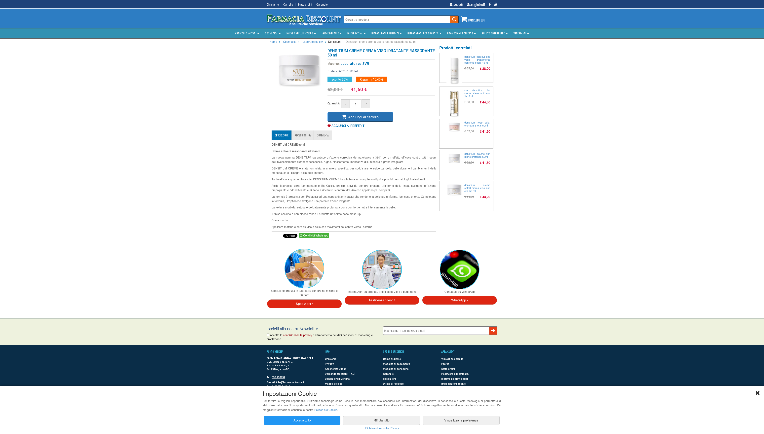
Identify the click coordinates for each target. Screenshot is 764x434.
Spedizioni (304, 303)
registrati (478, 4)
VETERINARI (520, 33)
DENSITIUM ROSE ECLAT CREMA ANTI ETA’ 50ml (477, 124)
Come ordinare (392, 358)
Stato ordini (304, 4)
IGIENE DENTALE (330, 33)
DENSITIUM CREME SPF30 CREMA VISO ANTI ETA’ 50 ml (477, 188)
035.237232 (278, 377)
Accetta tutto (302, 420)
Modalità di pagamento (396, 363)
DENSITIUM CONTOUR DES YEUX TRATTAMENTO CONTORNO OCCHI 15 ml (477, 59)
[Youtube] (494, 4)
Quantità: (333, 103)
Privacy (329, 363)
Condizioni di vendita (337, 378)
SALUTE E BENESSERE (494, 33)
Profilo (445, 363)
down (345, 104)
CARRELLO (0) (475, 20)
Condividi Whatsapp (315, 235)
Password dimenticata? (455, 373)
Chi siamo (273, 4)
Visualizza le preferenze (461, 420)
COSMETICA (272, 33)
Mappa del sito (333, 383)
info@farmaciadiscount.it (291, 382)
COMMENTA (323, 135)
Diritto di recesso (393, 383)
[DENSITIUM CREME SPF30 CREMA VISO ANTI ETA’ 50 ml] (454, 189)
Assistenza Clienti (335, 368)
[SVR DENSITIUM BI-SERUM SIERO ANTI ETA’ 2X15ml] (454, 104)
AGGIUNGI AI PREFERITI (348, 126)
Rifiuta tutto (382, 420)
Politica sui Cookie (325, 410)
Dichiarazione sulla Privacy (382, 428)
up (366, 104)
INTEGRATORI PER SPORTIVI (423, 33)
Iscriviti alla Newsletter (454, 378)
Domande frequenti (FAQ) (340, 373)
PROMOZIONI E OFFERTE (460, 33)
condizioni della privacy (297, 335)
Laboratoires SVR (354, 63)
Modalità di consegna (395, 368)
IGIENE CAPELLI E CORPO (300, 33)
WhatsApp (459, 300)
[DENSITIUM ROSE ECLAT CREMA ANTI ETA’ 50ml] (454, 127)
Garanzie (322, 4)
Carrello (288, 4)
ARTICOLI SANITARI (246, 33)
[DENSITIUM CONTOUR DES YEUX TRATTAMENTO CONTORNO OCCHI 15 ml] (454, 71)
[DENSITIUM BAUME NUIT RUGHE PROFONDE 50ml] (454, 158)
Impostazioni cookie (453, 383)
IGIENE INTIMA (355, 33)
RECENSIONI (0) (303, 135)
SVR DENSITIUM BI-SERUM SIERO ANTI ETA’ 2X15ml (477, 93)
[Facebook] (488, 4)
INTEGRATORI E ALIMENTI (385, 33)
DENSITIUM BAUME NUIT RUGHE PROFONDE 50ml (477, 155)
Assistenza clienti (381, 300)
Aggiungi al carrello (362, 116)
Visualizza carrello (452, 358)
